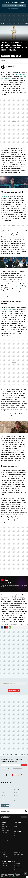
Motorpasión (16, 843)
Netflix (3, 792)
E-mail (20, 56)
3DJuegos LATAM (17, 863)
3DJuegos (16, 824)
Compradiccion (5, 856)
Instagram (15, 775)
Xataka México (4, 863)
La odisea (16, 795)
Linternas (14, 23)
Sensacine (16, 833)
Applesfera (4, 828)
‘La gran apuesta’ (16, 286)
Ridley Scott (20, 23)
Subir (22, 817)
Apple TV (3, 795)
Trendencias (4, 852)
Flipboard (17, 56)
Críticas (7, 624)
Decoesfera (4, 854)
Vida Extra (16, 826)
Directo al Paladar (5, 843)
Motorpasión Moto (18, 845)
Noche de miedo (20, 74)
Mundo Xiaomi (4, 832)
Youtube (12, 775)
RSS (18, 775)
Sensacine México (17, 865)
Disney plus (4, 789)
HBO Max (3, 798)
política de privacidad (17, 768)
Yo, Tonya (4, 196)
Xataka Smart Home (5, 830)
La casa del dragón (18, 798)
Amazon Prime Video (18, 787)
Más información (12, 876)
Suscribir (23, 765)
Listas (15, 792)
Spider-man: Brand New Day (7, 800)
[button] (9, 66)
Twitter (14, 56)
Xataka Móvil (4, 826)
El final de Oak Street (7, 23)
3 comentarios (6, 55)
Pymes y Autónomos (18, 854)
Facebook (12, 56)
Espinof (15, 835)
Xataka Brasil (4, 865)
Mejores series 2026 (14, 754)
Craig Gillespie (15, 624)
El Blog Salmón (17, 852)
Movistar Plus (17, 789)
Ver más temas (5, 805)
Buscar (26, 811)
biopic (22, 624)
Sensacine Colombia (18, 867)
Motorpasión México (18, 869)
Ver (14, 690)
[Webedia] (5, 818)
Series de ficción (5, 787)
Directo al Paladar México (6, 869)
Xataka (3, 824)
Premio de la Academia (7, 309)
